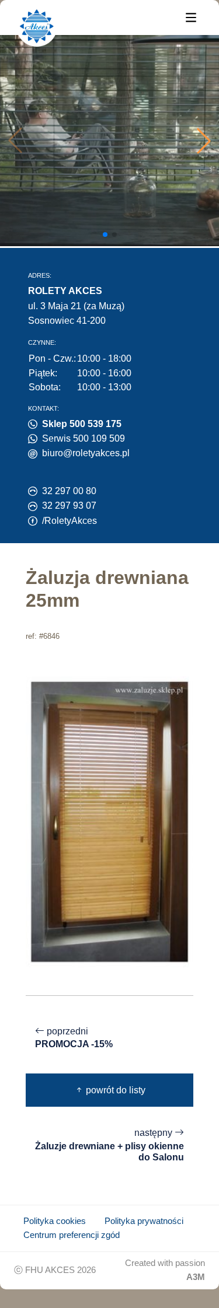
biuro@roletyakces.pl (86, 453)
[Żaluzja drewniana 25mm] (109, 821)
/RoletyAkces (69, 521)
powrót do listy (114, 1090)
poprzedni (74, 1038)
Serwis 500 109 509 (83, 438)
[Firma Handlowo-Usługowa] (36, 26)
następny (109, 1145)
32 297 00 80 (69, 491)
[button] (204, 140)
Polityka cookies (54, 1221)
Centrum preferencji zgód (71, 1235)
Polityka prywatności (144, 1221)
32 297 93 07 (69, 505)
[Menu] (191, 16)
